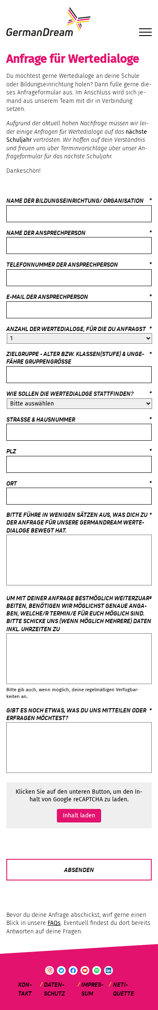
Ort (11, 483)
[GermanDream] (79, 22)
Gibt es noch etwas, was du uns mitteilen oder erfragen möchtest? (79, 714)
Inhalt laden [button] (79, 815)
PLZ (11, 451)
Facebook (73, 970)
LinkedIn (108, 970)
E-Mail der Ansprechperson (47, 297)
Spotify (96, 970)
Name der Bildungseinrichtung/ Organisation (75, 201)
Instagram (49, 970)
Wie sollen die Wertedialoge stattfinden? (70, 394)
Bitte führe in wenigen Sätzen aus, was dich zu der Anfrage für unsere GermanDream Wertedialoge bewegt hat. (79, 522)
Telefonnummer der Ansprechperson (62, 265)
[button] (145, 33)
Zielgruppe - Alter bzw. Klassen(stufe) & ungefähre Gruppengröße (79, 358)
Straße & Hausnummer (40, 420)
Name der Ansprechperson (46, 233)
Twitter (61, 970)
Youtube (84, 970)
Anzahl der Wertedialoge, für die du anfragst (76, 329)
